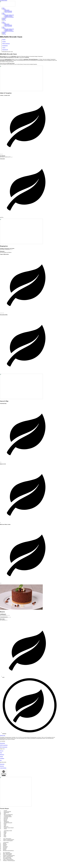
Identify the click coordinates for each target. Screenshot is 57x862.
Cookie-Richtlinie (3, 767)
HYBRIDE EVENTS (8, 16)
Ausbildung (2, 758)
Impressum (2, 766)
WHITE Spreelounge (4, 745)
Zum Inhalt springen (3, 0)
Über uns (1, 750)
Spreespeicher (2, 743)
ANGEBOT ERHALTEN (9, 15)
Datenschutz (2, 764)
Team (1, 752)
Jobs (1, 760)
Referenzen (4, 18)
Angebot (3, 14)
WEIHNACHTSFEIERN (9, 17)
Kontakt (3, 19)
